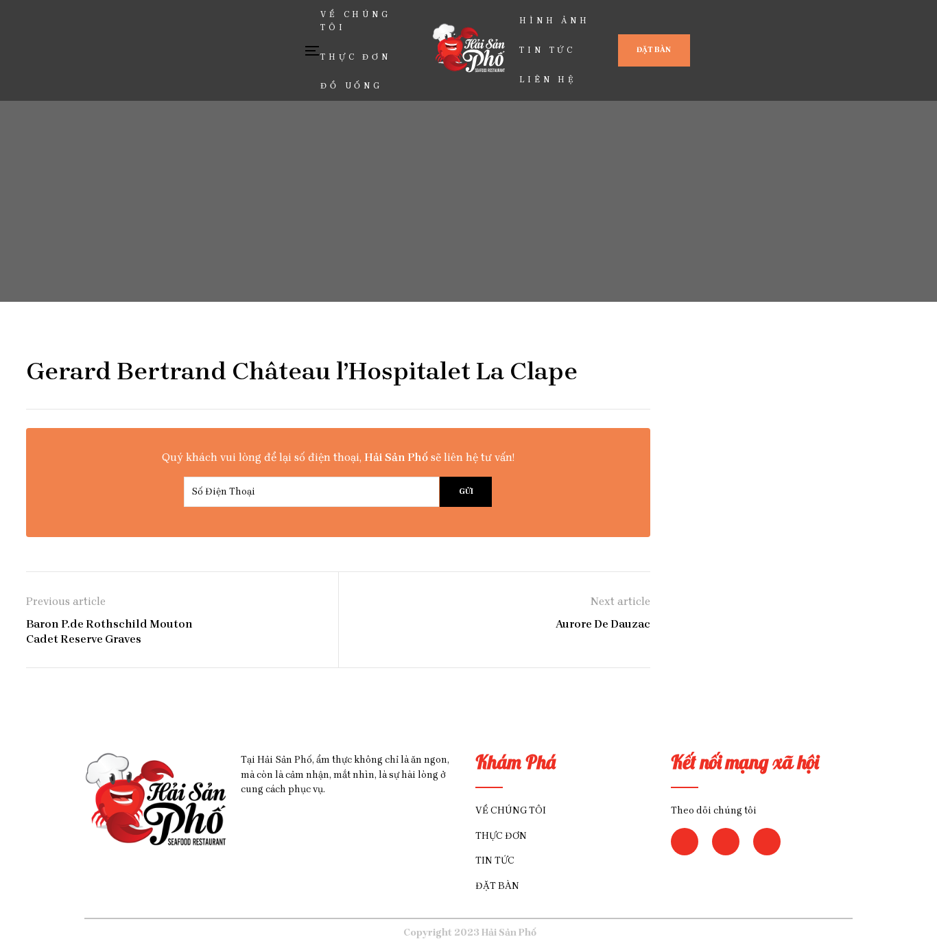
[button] (654, 50)
